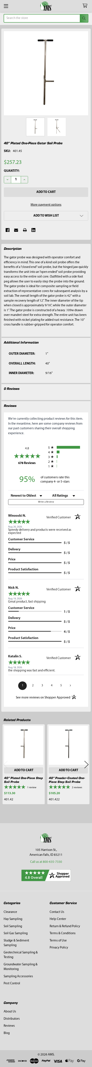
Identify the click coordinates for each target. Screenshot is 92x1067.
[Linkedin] (33, 230)
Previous (5, 764)
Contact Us (57, 912)
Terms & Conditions (63, 933)
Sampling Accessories (18, 976)
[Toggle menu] (6, 6)
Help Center (58, 919)
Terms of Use (58, 940)
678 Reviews (32, 463)
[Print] (25, 230)
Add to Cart (23, 770)
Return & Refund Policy (65, 926)
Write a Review (46, 502)
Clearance (10, 912)
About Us (10, 1011)
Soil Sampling (13, 926)
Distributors (12, 1019)
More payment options (46, 205)
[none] (46, 73)
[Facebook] (7, 230)
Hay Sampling (13, 919)
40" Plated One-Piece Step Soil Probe (23, 780)
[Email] (16, 230)
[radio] (66, 447)
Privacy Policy (59, 947)
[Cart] (86, 5)
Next (86, 764)
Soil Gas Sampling (16, 933)
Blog (7, 1033)
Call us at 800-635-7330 (46, 862)
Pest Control (12, 983)
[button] (46, 216)
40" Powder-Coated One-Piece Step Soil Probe (67, 780)
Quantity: (11, 171)
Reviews (9, 1026)
